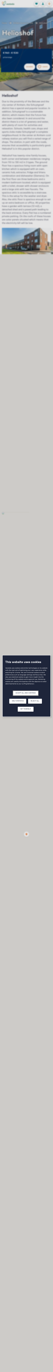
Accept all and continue (26, 693)
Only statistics (18, 701)
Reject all (35, 701)
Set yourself (25, 709)
